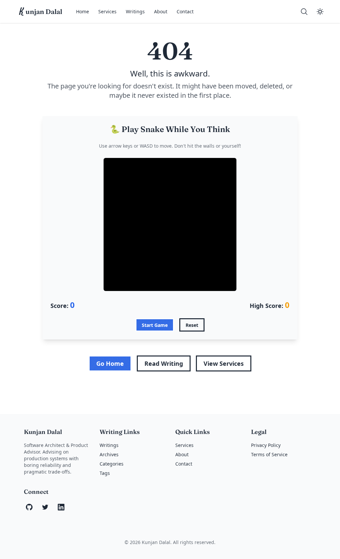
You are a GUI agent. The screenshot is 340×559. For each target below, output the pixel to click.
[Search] (304, 11)
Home (82, 11)
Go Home (110, 363)
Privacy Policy (266, 445)
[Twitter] (45, 507)
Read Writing (163, 363)
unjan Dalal (41, 11)
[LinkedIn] (61, 507)
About (160, 11)
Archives (109, 454)
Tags (105, 473)
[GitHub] (29, 507)
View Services (224, 363)
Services (107, 11)
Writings (135, 11)
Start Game (155, 325)
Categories (112, 464)
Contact (185, 11)
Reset (192, 325)
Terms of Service (269, 454)
